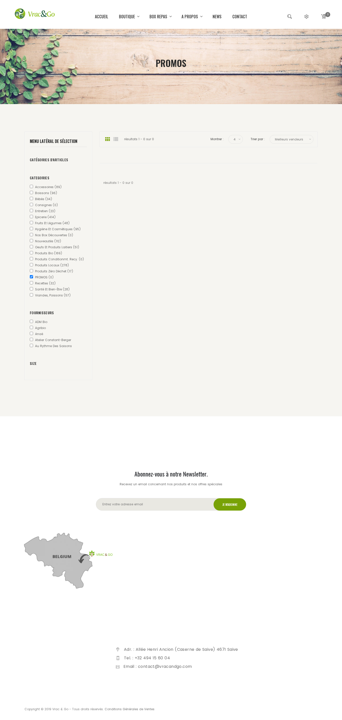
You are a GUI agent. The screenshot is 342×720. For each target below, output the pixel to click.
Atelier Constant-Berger (53, 340)
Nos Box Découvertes (54, 235)
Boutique (127, 17)
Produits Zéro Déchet (54, 271)
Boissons (46, 193)
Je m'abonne (229, 504)
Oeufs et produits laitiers (57, 247)
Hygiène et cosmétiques (58, 229)
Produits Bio (48, 253)
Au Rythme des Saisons (53, 346)
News (217, 17)
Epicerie (45, 217)
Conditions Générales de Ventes (129, 709)
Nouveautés (48, 241)
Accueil (101, 17)
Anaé (39, 334)
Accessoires (48, 187)
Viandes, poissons (53, 295)
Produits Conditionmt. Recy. (59, 259)
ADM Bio (41, 322)
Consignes (46, 205)
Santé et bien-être (52, 289)
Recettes (45, 283)
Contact (239, 17)
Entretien (45, 211)
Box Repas (158, 17)
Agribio (40, 328)
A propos (190, 17)
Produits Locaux (52, 265)
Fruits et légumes (52, 223)
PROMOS (44, 277)
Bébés (43, 199)
